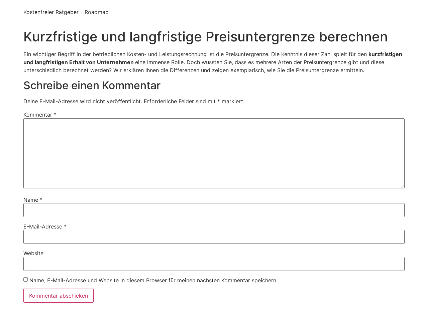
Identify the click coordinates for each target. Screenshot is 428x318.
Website (33, 253)
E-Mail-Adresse (45, 226)
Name (32, 199)
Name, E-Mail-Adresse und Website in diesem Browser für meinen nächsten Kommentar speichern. (153, 280)
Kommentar (40, 114)
